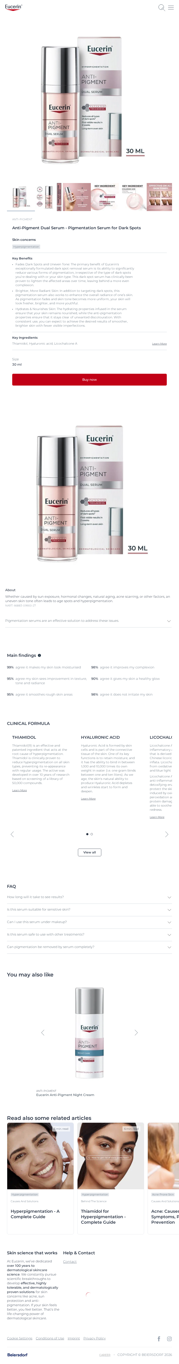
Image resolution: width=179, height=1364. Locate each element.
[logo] (13, 8)
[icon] (159, 1338)
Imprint (74, 1338)
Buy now (89, 379)
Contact (70, 1262)
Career (104, 1355)
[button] (88, 621)
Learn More (159, 343)
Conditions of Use (50, 1338)
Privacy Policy (94, 1338)
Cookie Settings (19, 1338)
